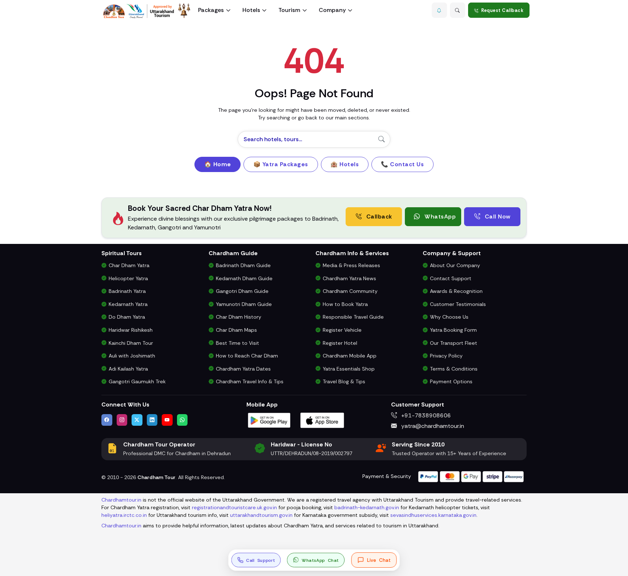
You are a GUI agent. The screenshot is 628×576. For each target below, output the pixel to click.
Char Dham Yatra (129, 265)
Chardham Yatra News (349, 278)
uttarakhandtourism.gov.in (261, 515)
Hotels (251, 10)
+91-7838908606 (425, 415)
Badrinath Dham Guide (243, 265)
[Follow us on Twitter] (137, 420)
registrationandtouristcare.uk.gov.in (234, 507)
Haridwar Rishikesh (131, 330)
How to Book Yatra (345, 304)
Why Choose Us (449, 317)
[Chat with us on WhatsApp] (182, 420)
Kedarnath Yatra (128, 304)
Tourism (289, 10)
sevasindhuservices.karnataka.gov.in (433, 515)
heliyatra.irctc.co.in (124, 515)
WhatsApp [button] (439, 216)
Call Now (497, 216)
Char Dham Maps (236, 330)
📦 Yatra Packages (280, 164)
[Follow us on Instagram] (122, 420)
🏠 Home (217, 164)
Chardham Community (350, 291)
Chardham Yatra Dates (243, 368)
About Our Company (455, 265)
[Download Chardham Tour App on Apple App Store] (322, 420)
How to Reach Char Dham (247, 355)
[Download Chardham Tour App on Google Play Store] (269, 420)
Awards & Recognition (456, 291)
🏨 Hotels (344, 164)
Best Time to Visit (237, 343)
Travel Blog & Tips (344, 381)
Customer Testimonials (458, 304)
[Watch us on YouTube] (167, 420)
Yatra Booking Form (453, 330)
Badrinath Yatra (127, 291)
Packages (211, 10)
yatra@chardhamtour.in (432, 426)
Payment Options (451, 381)
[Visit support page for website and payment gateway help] (471, 476)
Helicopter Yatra (128, 278)
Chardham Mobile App (350, 355)
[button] (439, 10)
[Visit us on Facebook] (106, 420)
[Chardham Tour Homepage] (146, 11)
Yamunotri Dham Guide (244, 304)
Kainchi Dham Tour (131, 343)
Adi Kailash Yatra (128, 368)
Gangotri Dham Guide (242, 291)
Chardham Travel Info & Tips (249, 381)
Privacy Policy (446, 355)
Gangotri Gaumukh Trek (137, 381)
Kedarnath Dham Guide (244, 278)
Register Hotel (340, 343)
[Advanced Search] (457, 10)
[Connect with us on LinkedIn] (152, 420)
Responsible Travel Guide (353, 317)
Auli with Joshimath (132, 355)
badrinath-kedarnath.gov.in (366, 507)
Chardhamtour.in (121, 500)
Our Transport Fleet (453, 343)
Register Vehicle (342, 330)
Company (332, 10)
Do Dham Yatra (127, 317)
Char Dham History (238, 317)
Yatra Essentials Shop (349, 368)
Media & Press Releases (351, 265)
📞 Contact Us (402, 164)
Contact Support (450, 278)
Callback (378, 216)
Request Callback (502, 10)
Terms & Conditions (454, 368)
